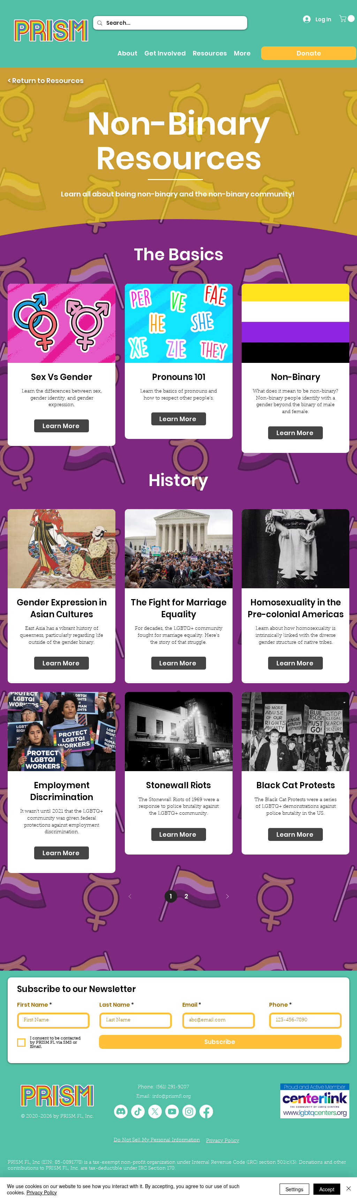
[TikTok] (138, 1111)
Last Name (114, 1005)
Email (189, 1005)
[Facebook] (206, 1111)
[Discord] (121, 1111)
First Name (32, 1005)
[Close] (348, 1189)
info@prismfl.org (171, 1096)
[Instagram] (189, 1111)
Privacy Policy (41, 1192)
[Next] (227, 896)
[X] (155, 1111)
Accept (326, 1189)
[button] (347, 18)
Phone (278, 1005)
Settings (294, 1189)
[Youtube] (172, 1111)
